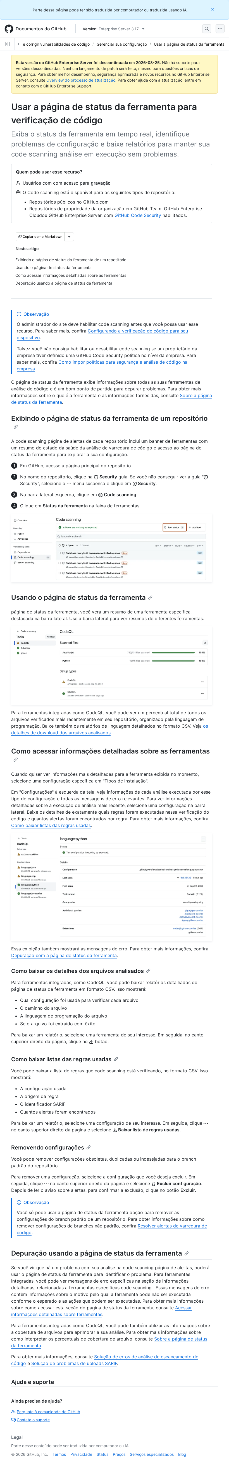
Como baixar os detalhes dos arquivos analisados (77, 971)
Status (102, 1454)
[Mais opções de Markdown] (69, 236)
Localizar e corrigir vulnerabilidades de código (47, 44)
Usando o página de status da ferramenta (78, 597)
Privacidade (81, 1454)
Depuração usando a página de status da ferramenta (96, 1253)
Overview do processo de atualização (80, 80)
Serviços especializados (152, 1454)
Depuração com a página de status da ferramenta (64, 955)
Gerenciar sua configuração (122, 44)
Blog (182, 1454)
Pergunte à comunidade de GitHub (48, 1411)
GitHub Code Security (138, 215)
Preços (119, 1454)
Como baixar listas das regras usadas (51, 825)
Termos (59, 1454)
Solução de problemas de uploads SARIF (74, 1363)
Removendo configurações (47, 1147)
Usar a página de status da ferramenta (189, 44)
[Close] (213, 9)
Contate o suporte (33, 1419)
